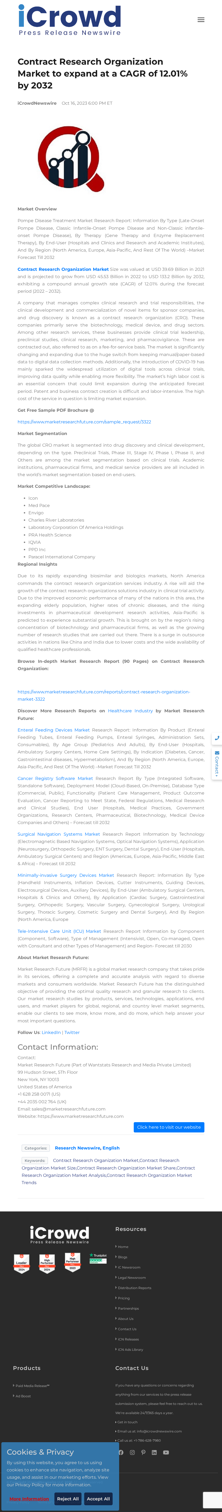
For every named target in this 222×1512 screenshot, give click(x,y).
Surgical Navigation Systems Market (59, 834)
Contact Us (127, 1329)
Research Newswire (77, 1148)
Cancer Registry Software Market (55, 778)
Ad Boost (23, 1396)
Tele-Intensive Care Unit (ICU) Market (59, 931)
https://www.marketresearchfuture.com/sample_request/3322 (84, 421)
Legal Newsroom (132, 1278)
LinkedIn (51, 1032)
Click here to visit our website (169, 1127)
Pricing (124, 1298)
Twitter (72, 1032)
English (111, 1148)
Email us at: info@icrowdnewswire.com (149, 1431)
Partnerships (128, 1308)
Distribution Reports (135, 1288)
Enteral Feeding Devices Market (54, 730)
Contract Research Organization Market (63, 269)
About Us (125, 1319)
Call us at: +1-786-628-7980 (139, 1440)
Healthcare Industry (130, 710)
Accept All (98, 1498)
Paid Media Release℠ (33, 1386)
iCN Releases (128, 1339)
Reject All (68, 1498)
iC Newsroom (129, 1267)
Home (123, 1247)
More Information (29, 1498)
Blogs (122, 1257)
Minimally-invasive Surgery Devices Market (66, 875)
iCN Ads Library (130, 1350)
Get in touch (127, 1422)
